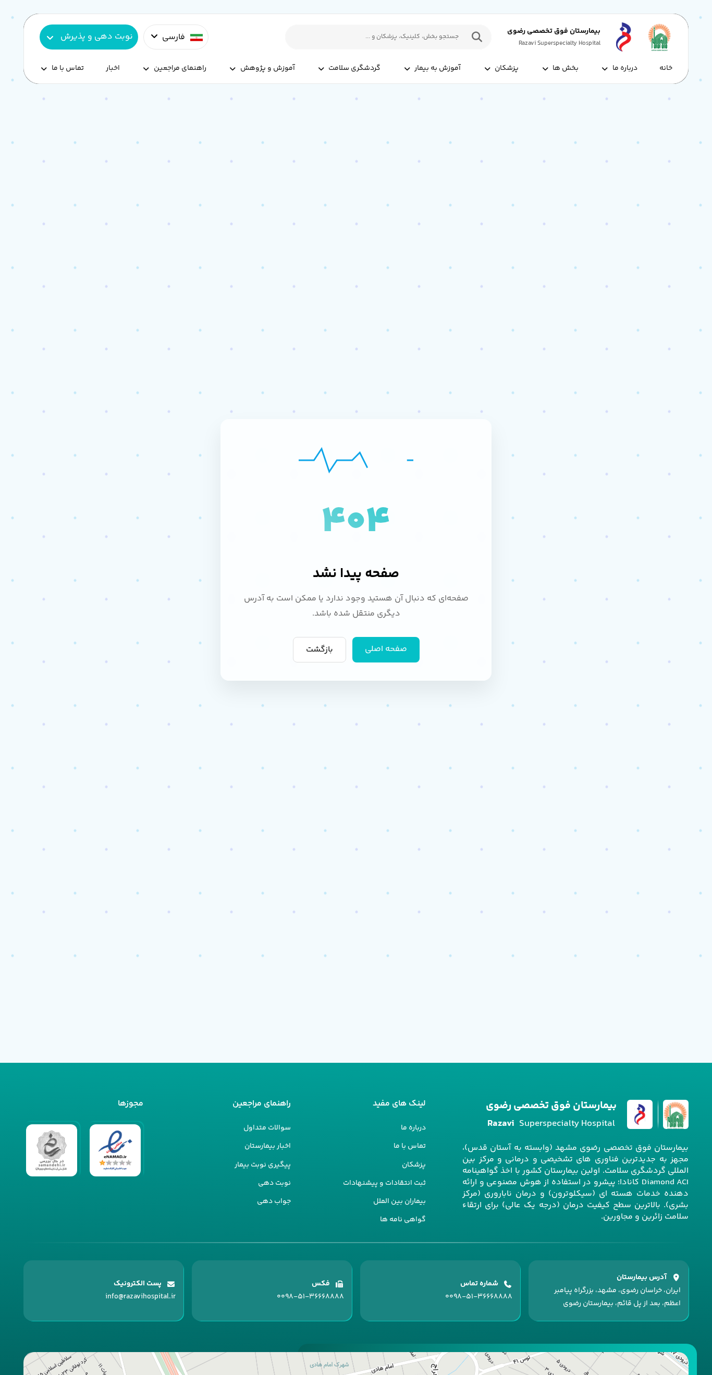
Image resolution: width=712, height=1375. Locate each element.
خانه (665, 68)
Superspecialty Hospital (551, 1123)
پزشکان (507, 68)
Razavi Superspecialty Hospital (559, 43)
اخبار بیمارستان (267, 1146)
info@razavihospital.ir (140, 1297)
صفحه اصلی (386, 649)
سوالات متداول (267, 1128)
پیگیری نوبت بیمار (263, 1165)
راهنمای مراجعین (180, 68)
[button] (474, 37)
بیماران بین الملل (399, 1201)
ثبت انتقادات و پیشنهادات (384, 1183)
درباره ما (624, 68)
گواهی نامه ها (403, 1219)
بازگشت (319, 649)
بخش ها (566, 68)
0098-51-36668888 (478, 1297)
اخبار (113, 68)
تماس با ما (68, 68)
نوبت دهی (274, 1183)
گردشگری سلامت (354, 68)
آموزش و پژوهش (267, 68)
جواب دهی (274, 1201)
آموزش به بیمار (437, 68)
